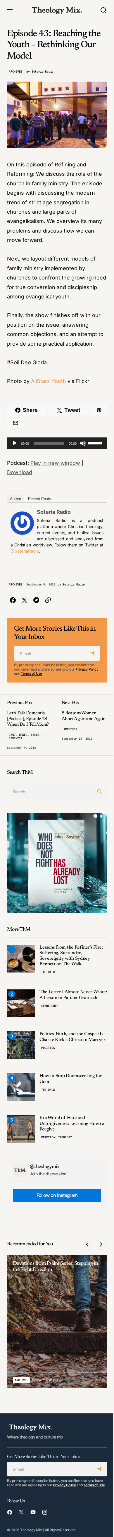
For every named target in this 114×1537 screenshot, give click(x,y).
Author (15, 499)
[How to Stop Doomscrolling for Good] (21, 1087)
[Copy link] (48, 600)
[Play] (15, 443)
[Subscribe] (93, 653)
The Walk (48, 972)
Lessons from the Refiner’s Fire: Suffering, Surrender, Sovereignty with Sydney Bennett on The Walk (71, 956)
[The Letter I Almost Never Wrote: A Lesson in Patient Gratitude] (21, 1003)
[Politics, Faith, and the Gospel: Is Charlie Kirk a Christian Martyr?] (21, 1045)
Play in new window (55, 463)
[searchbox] (50, 792)
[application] (57, 443)
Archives (15, 71)
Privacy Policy (87, 669)
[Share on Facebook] (13, 600)
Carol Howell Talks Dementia (24, 736)
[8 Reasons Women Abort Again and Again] (82, 724)
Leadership (49, 1006)
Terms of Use (31, 673)
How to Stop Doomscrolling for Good (70, 1079)
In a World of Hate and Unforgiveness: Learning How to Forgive (71, 1123)
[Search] (100, 791)
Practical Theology (56, 1137)
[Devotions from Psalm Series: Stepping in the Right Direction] (57, 1321)
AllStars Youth (48, 381)
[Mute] (83, 443)
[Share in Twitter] (24, 600)
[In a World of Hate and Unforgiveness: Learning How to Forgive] (21, 1129)
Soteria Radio (54, 512)
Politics (48, 1048)
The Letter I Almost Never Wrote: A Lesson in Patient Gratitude (73, 995)
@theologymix (45, 1167)
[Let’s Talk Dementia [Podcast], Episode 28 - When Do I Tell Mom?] (32, 724)
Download (19, 472)
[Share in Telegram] (36, 600)
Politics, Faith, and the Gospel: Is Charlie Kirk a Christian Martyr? (72, 1037)
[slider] (96, 442)
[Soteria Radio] (22, 522)
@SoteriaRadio (25, 550)
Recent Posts (39, 499)
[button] (10, 10)
